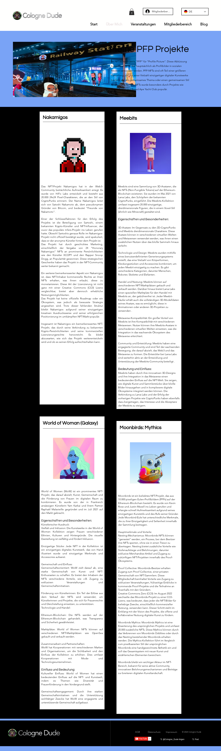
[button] (131, 12)
